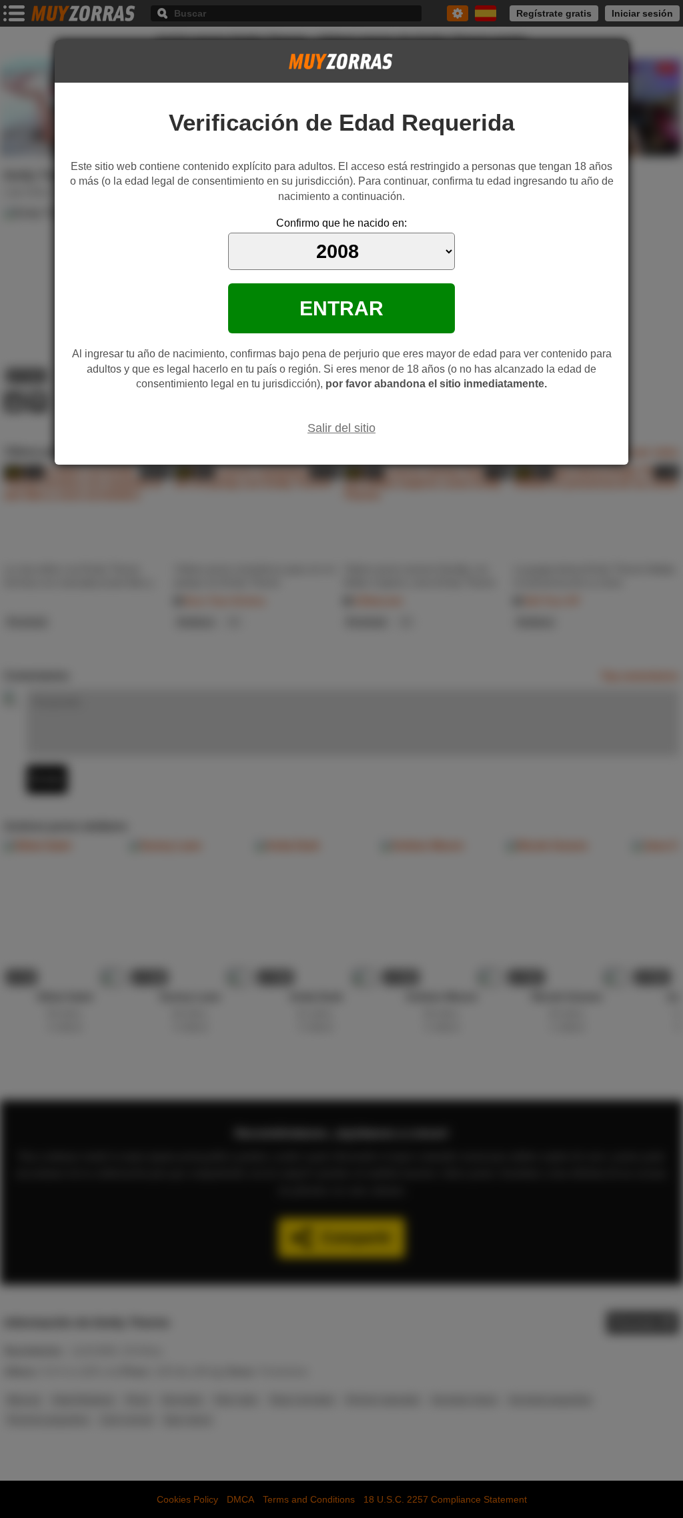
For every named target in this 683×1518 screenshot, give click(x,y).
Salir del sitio (341, 428)
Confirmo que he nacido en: (341, 223)
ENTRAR (341, 308)
